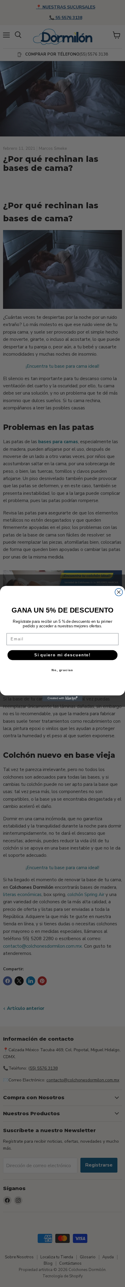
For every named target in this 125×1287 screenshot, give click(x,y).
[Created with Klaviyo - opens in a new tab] (62, 698)
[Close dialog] (119, 592)
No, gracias (62, 670)
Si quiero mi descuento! (62, 655)
